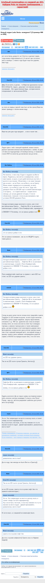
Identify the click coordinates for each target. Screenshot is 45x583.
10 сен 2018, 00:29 (33, 287)
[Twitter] (16, 44)
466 (19, 47)
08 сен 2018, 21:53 (33, 80)
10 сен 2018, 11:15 (33, 473)
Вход (42, 23)
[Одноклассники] (19, 44)
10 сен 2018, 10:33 (33, 448)
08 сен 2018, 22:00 (33, 102)
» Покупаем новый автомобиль (29, 26)
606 (41, 47)
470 (33, 47)
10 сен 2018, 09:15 (33, 372)
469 (30, 47)
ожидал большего (8, 69)
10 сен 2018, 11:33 (33, 524)
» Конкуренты (5, 28)
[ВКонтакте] (14, 44)
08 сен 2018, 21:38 (33, 51)
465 (16, 47)
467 (23, 47)
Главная (3, 26)
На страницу (5, 47)
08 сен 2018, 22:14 (33, 127)
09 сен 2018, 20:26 (33, 165)
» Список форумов (12, 26)
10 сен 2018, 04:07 (33, 347)
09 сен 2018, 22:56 (33, 250)
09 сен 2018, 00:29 (33, 143)
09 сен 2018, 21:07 (33, 223)
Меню (22, 18)
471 (37, 47)
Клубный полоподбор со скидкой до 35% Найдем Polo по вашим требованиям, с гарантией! (22, 4)
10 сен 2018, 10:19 (33, 413)
